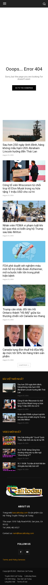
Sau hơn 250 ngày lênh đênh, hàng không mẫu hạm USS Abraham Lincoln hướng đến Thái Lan (23, 148)
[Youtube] (27, 552)
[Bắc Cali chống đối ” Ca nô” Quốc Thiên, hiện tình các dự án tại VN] (9, 440)
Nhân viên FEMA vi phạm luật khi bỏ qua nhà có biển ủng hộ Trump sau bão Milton (23, 229)
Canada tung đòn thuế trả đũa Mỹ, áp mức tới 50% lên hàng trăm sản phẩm (23, 353)
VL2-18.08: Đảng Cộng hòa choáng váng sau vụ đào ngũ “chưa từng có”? (29, 452)
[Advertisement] (24, 33)
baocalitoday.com (20, 512)
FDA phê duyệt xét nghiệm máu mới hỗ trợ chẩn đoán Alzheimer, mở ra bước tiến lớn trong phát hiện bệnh (23, 270)
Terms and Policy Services (14, 559)
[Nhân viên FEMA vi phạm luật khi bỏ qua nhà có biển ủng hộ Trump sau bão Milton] (24, 211)
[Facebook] (20, 552)
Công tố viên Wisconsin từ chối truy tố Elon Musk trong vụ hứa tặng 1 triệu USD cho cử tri (22, 188)
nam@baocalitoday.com (23, 533)
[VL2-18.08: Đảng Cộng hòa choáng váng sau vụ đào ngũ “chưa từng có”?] (9, 453)
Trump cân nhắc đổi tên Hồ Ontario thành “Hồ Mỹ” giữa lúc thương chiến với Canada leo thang (24, 313)
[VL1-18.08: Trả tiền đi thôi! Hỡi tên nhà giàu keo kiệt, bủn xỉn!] (9, 466)
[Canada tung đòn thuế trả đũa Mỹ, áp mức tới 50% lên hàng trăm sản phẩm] (24, 335)
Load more (23, 365)
